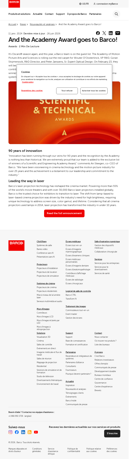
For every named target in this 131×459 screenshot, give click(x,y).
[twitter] (104, 33)
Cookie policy (28, 82)
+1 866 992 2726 (19, 416)
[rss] (29, 432)
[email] (117, 33)
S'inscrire (112, 433)
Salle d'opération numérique (107, 241)
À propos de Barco (77, 14)
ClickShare (41, 241)
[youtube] (36, 432)
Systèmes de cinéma (46, 283)
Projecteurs (42, 264)
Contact (49, 14)
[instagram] (10, 432)
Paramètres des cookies (32, 91)
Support (60, 14)
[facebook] (98, 33)
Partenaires (95, 14)
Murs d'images (43, 309)
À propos (99, 352)
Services (98, 259)
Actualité (37, 14)
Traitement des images (76, 306)
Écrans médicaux (73, 241)
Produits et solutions (19, 14)
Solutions (41, 333)
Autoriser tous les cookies (94, 91)
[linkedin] (111, 33)
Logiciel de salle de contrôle (78, 291)
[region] (64, 82)
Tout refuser (67, 91)
